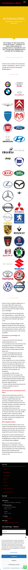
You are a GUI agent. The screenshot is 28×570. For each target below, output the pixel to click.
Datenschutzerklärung (15, 568)
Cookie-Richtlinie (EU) (8, 492)
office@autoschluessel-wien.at (11, 522)
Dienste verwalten (13, 552)
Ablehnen (14, 560)
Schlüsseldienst (6, 475)
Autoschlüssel (6, 472)
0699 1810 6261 (8, 518)
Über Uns (5, 479)
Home (4, 469)
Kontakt (5, 482)
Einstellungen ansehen (14, 564)
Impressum (23, 568)
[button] (26, 537)
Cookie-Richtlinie (6, 568)
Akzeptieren (14, 556)
